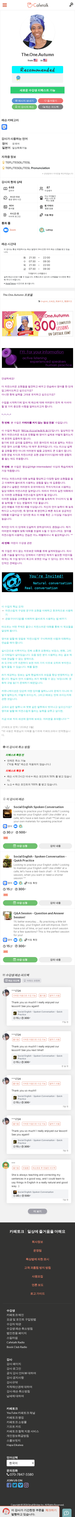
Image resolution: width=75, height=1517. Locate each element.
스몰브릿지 (14, 1440)
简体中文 (59, 301)
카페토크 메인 (15, 1314)
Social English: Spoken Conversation (39, 807)
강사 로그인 (14, 1368)
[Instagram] (26, 1485)
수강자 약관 (14, 1324)
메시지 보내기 (26, 100)
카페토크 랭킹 (15, 1417)
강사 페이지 (14, 1363)
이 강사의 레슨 (25, 106)
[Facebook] (9, 1485)
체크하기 (51, 1510)
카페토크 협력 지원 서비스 (23, 1431)
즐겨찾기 (52, 100)
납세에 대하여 (15, 1396)
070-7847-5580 (21, 1474)
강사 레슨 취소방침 (18, 1391)
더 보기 (37, 1211)
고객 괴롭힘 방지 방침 (37, 1267)
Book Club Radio (17, 1347)
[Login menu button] (70, 5)
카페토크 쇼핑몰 (17, 1422)
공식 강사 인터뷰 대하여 (21, 1373)
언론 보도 (37, 1284)
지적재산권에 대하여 (19, 1386)
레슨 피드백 (52, 106)
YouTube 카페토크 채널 (21, 1412)
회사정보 (37, 1241)
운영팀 (37, 1250)
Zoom (13, 230)
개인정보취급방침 (18, 1435)
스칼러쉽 (12, 1337)
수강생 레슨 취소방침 (20, 1328)
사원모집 (37, 1276)
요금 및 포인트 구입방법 (21, 1319)
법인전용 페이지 (17, 1333)
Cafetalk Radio (16, 1342)
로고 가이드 (37, 1293)
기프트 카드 (14, 1426)
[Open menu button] (4, 5)
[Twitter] (15, 1485)
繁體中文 (68, 301)
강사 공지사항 (15, 1377)
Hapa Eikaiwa (15, 1444)
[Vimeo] (21, 1485)
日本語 (52, 301)
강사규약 (12, 1382)
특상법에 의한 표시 (37, 1259)
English (44, 301)
